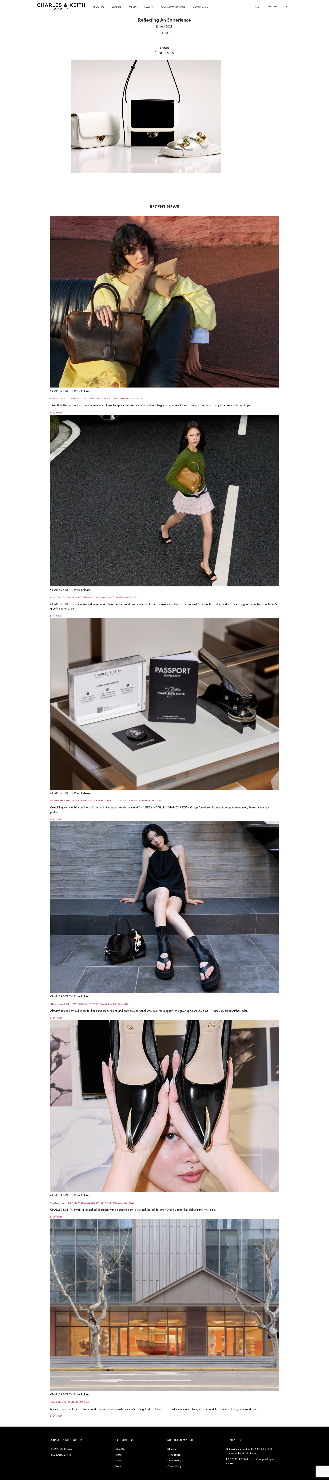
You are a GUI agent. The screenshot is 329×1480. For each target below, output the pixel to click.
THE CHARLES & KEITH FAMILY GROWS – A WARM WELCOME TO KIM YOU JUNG (89, 1003)
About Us (98, 6)
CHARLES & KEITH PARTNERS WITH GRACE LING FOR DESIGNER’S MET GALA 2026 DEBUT (93, 1202)
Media (133, 6)
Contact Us (200, 6)
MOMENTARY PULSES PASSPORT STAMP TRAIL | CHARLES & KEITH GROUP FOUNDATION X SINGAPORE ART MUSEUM (105, 800)
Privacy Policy (174, 1460)
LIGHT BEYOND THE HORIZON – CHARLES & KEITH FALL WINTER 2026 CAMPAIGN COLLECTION (96, 398)
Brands (116, 6)
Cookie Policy (174, 1466)
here (254, 1453)
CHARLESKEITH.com (62, 1449)
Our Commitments (173, 6)
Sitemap (171, 1449)
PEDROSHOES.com (61, 1454)
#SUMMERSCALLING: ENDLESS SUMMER (69, 1401)
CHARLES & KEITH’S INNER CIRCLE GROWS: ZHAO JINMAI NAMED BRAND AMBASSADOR (93, 597)
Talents (149, 6)
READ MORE (56, 412)
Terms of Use (173, 1454)
